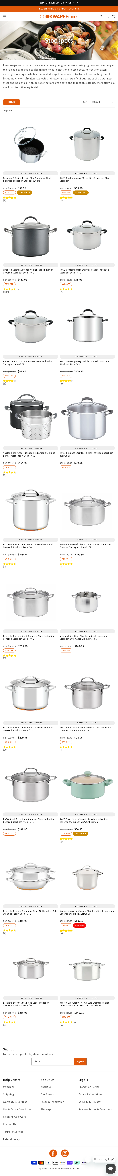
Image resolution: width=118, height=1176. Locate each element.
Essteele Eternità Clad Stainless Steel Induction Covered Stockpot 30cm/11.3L (85, 546)
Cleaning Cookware (14, 1116)
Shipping (8, 1094)
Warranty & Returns (15, 1102)
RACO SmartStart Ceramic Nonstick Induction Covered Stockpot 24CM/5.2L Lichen (84, 820)
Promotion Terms (89, 1087)
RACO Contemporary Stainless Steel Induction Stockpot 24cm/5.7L (84, 271)
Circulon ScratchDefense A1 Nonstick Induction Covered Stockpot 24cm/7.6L (28, 271)
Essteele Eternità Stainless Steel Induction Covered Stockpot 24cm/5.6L (26, 1004)
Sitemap (46, 1109)
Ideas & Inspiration (52, 1102)
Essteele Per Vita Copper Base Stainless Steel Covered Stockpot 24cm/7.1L (28, 729)
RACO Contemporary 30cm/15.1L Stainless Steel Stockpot (85, 179)
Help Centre (12, 1080)
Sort (85, 102)
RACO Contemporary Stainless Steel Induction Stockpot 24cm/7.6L (27, 363)
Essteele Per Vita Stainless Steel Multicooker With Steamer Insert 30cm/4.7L (30, 912)
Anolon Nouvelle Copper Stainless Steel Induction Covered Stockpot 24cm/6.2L (87, 912)
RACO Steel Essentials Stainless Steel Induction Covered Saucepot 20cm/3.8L (85, 729)
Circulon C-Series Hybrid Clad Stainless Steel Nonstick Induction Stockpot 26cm (27, 179)
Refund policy (11, 1139)
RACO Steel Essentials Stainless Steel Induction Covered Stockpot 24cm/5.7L (28, 820)
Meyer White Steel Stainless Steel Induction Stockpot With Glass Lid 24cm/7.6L (83, 637)
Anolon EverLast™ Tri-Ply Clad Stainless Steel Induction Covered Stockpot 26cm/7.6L (84, 1004)
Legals (83, 1080)
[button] (4, 16)
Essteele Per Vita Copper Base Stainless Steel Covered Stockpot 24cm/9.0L (28, 546)
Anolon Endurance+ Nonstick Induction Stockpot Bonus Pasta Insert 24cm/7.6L (29, 454)
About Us (47, 1080)
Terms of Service (13, 1131)
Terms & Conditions (90, 1094)
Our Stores (47, 1094)
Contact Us (9, 1124)
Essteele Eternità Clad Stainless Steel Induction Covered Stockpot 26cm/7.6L (29, 637)
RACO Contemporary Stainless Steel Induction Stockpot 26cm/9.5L (84, 363)
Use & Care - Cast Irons (17, 1109)
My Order (8, 1087)
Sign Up (80, 1062)
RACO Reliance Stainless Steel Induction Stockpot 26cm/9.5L (86, 454)
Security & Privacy (90, 1102)
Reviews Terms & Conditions (96, 1109)
